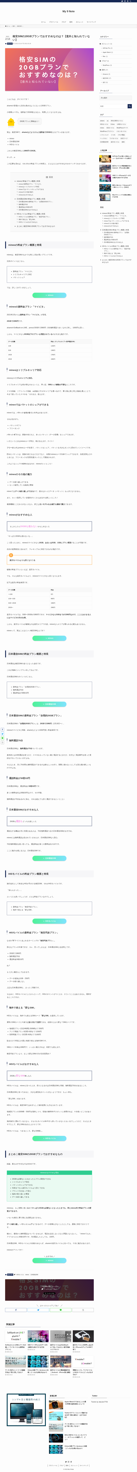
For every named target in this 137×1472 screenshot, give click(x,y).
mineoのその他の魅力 (26, 192)
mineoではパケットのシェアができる (31, 189)
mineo (27, 1274)
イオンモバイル (121, 131)
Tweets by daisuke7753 (99, 1402)
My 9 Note (69, 11)
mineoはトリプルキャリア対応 (29, 187)
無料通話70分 (23, 204)
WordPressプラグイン (107, 131)
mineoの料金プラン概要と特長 (28, 181)
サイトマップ (84, 1465)
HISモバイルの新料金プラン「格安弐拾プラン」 (35, 217)
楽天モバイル (115, 142)
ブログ (105, 61)
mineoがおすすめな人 (26, 195)
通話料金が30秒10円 (26, 207)
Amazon (106, 74)
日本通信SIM (34, 1274)
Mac (105, 56)
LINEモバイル (121, 124)
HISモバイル (20, 1274)
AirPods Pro (107, 48)
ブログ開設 (121, 135)
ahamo (102, 121)
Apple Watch (108, 52)
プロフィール (53, 1465)
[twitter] (122, 1)
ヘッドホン (103, 138)
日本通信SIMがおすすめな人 (28, 210)
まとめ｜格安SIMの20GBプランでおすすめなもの (36, 226)
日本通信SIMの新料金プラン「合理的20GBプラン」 (36, 201)
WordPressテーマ (122, 128)
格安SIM (10, 43)
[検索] (130, 1)
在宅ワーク (124, 138)
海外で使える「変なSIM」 (27, 219)
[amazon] (127, 1)
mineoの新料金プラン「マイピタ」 (30, 184)
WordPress (107, 65)
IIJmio (113, 124)
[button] (16, 1310)
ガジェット (107, 44)
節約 (105, 70)
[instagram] (125, 1)
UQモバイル (110, 128)
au (107, 121)
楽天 (105, 82)
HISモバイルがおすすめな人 (28, 222)
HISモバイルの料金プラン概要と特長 (31, 214)
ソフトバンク (104, 135)
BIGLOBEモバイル (117, 121)
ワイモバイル (114, 138)
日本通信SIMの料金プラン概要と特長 (31, 199)
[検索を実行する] (130, 106)
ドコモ (113, 135)
